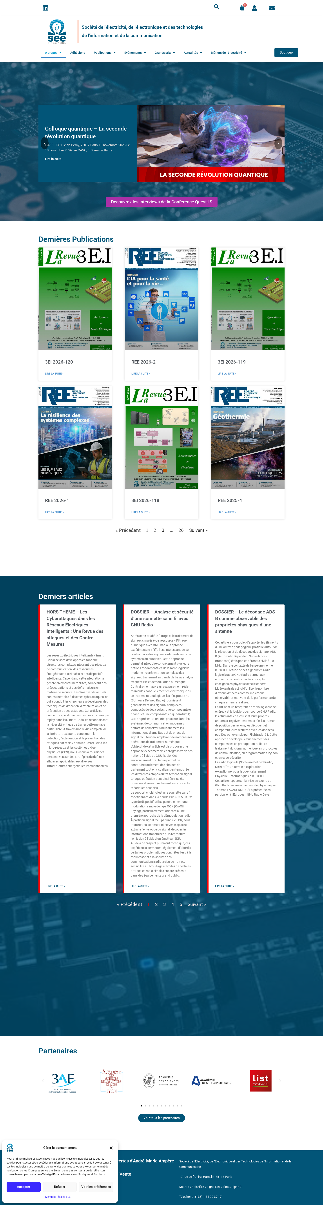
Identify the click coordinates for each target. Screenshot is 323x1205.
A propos (51, 52)
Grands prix (163, 52)
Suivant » (198, 530)
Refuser (59, 1187)
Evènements (133, 52)
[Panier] (242, 7)
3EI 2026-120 (59, 362)
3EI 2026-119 (232, 362)
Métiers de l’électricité (226, 52)
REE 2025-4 (230, 500)
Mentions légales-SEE (58, 1196)
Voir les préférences (96, 1187)
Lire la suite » (54, 373)
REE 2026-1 (57, 500)
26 (181, 530)
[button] (111, 1148)
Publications (102, 52)
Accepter (23, 1187)
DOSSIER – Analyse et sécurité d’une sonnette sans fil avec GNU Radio (162, 618)
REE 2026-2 (143, 362)
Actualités (191, 52)
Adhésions (77, 52)
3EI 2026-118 (145, 500)
